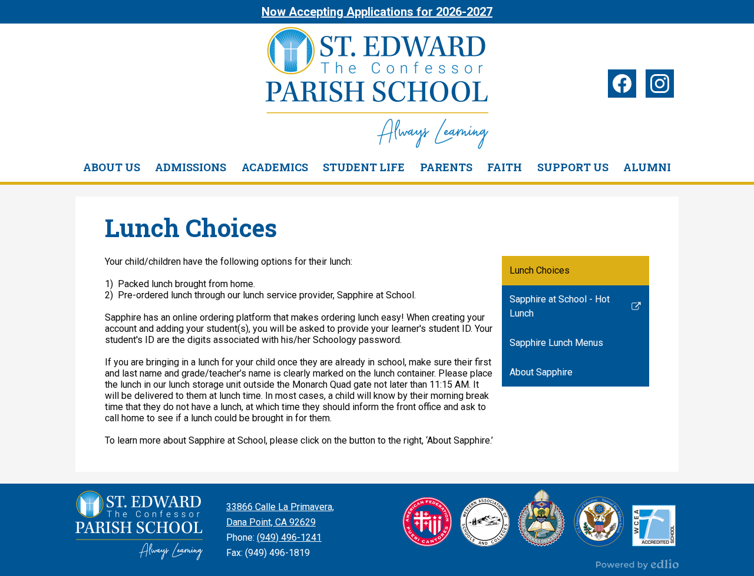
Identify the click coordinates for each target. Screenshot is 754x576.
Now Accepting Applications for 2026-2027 (377, 12)
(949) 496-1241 (289, 537)
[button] (111, 167)
